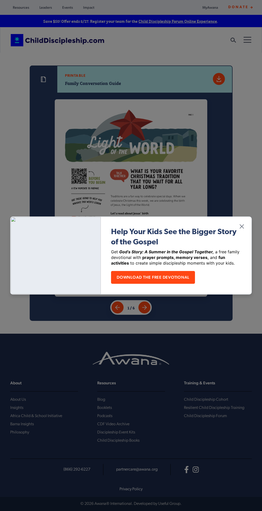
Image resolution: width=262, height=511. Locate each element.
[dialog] (131, 255)
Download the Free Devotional (153, 277)
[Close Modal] (241, 226)
